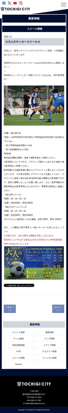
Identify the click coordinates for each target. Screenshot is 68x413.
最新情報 (49, 332)
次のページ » (58, 309)
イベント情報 (18, 332)
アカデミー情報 (49, 351)
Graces (18, 364)
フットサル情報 (49, 358)
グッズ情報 (49, 338)
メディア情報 (49, 345)
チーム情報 (18, 338)
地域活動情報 (18, 345)
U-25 (18, 351)
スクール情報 (18, 358)
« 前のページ (10, 309)
